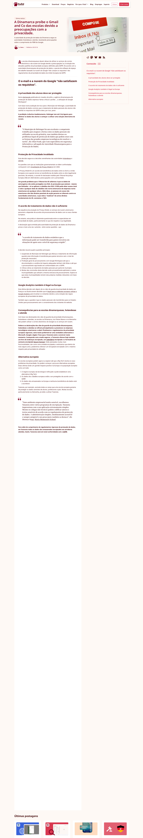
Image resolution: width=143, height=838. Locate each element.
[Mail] (100, 57)
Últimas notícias (20, 18)
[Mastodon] (92, 57)
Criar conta (124, 4)
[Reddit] (88, 57)
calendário (50, 340)
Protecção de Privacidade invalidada (101, 82)
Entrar (115, 4)
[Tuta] (19, 4)
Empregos (98, 4)
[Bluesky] (96, 57)
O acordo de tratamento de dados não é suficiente (106, 85)
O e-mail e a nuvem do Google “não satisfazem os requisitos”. (106, 72)
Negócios (70, 4)
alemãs (20, 161)
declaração (27, 97)
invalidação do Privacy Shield (41, 167)
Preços (63, 4)
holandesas (67, 158)
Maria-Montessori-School (45, 419)
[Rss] (104, 57)
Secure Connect (39, 342)
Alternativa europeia (95, 99)
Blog (91, 4)
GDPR (65, 432)
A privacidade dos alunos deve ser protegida (104, 78)
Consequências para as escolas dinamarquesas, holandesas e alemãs (105, 94)
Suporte (106, 4)
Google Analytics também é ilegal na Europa (104, 89)
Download (55, 4)
